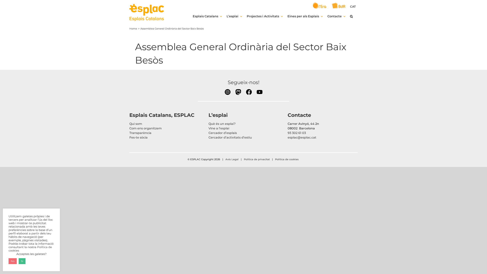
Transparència (140, 133)
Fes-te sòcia (138, 137)
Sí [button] (22, 261)
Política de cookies (287, 159)
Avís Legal (232, 159)
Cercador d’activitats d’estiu (230, 137)
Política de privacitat (257, 159)
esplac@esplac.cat (302, 137)
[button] (351, 16)
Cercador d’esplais (222, 133)
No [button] (12, 261)
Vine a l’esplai (218, 128)
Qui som (135, 124)
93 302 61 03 (297, 133)
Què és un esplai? (222, 124)
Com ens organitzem (145, 128)
